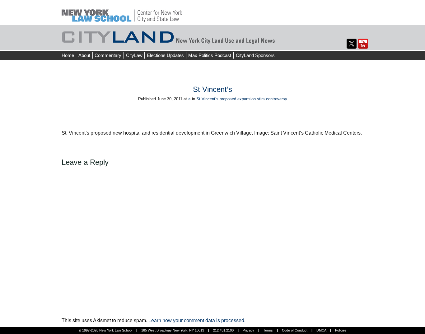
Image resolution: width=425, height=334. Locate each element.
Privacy (248, 330)
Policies (341, 330)
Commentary (108, 55)
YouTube (363, 44)
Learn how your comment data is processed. (196, 320)
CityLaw (134, 55)
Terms (268, 330)
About (84, 55)
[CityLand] (122, 12)
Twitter (352, 44)
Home (68, 55)
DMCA (321, 330)
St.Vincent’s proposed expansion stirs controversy (241, 99)
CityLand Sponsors (255, 55)
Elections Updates (165, 55)
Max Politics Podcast (209, 55)
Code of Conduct (294, 330)
